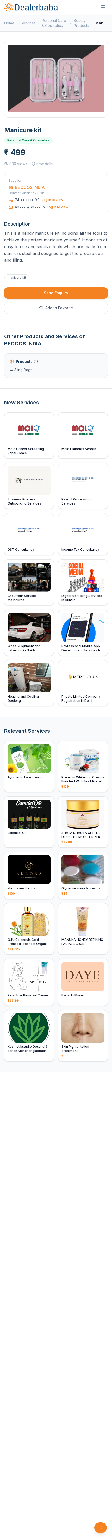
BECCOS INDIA (30, 187)
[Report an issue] (100, 1527)
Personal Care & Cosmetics (54, 23)
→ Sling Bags (21, 370)
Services (28, 23)
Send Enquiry (56, 293)
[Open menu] (103, 7)
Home (9, 23)
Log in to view (52, 200)
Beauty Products (81, 23)
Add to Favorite (59, 307)
